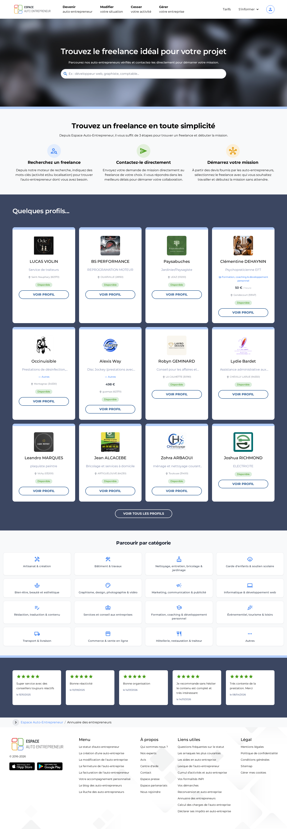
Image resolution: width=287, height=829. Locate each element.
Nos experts (148, 753)
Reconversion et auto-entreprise (200, 792)
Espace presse (150, 779)
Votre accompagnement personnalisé (104, 779)
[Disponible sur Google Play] (49, 766)
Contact (145, 772)
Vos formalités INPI (191, 779)
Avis (143, 759)
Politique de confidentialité (259, 753)
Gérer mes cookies (253, 772)
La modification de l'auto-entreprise (103, 759)
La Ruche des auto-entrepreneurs (101, 792)
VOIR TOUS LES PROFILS (143, 513)
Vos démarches (188, 785)
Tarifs (227, 9)
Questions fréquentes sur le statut (201, 747)
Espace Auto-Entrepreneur (42, 722)
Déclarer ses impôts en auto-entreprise (204, 811)
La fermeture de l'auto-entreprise (101, 766)
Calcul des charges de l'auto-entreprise (204, 805)
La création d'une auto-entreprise (101, 753)
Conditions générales (255, 759)
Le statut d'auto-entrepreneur (99, 747)
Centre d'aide (149, 766)
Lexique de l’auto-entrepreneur (198, 766)
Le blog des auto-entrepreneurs (100, 785)
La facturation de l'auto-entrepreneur (104, 772)
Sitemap (246, 766)
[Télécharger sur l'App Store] (22, 766)
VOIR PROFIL (44, 294)
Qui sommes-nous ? (154, 747)
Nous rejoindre (150, 792)
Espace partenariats (153, 785)
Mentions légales (252, 747)
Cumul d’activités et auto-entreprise (202, 772)
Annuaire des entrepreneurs (197, 798)
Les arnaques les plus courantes (199, 753)
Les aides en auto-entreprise (197, 759)
